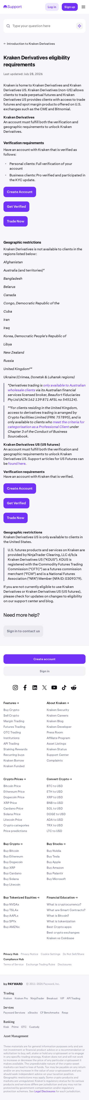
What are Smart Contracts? (66, 910)
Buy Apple (54, 862)
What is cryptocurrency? (64, 904)
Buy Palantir (55, 873)
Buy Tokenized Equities (21, 897)
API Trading (11, 744)
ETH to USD (55, 791)
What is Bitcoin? (58, 916)
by (13, 984)
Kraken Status (57, 749)
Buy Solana (11, 879)
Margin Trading (13, 721)
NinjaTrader (37, 998)
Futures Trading (14, 727)
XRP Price (10, 803)
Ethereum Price (14, 791)
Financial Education (62, 897)
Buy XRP (9, 868)
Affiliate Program (58, 738)
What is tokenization (61, 921)
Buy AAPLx (10, 916)
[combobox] (42, 26)
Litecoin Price (12, 820)
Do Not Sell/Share (73, 954)
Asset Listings (56, 744)
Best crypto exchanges (63, 932)
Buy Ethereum (13, 856)
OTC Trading (12, 732)
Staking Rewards (15, 749)
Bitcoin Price (12, 786)
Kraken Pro (21, 998)
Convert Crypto (59, 779)
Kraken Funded (14, 766)
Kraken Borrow (13, 760)
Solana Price (12, 814)
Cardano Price (13, 808)
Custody (34, 1027)
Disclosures (65, 964)
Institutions (11, 738)
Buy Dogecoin (13, 862)
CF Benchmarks (49, 1012)
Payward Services (14, 1012)
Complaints (55, 760)
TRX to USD (55, 825)
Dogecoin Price (13, 797)
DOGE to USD (56, 814)
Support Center (58, 755)
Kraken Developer (59, 727)
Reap (65, 1012)
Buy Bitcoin (11, 851)
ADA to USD (55, 820)
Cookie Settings (50, 954)
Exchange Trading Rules (40, 964)
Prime (15, 1027)
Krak (6, 1027)
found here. (17, 463)
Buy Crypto (11, 710)
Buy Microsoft (56, 879)
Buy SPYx (9, 921)
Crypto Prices (14, 779)
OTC (24, 1027)
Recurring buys (13, 755)
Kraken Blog (55, 721)
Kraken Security (58, 710)
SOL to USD (55, 808)
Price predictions (15, 831)
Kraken (7, 998)
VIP (62, 998)
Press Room (55, 732)
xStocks (33, 1012)
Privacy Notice (29, 954)
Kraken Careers (57, 715)
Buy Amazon (55, 868)
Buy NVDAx (11, 904)
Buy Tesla (53, 856)
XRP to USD (55, 797)
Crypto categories (16, 825)
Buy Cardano (12, 873)
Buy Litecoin (11, 884)
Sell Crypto (11, 715)
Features (11, 703)
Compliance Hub (13, 959)
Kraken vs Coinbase (60, 938)
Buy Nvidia (54, 851)
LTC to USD (54, 831)
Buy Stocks (56, 844)
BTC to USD (55, 786)
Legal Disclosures (44, 1091)
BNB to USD (55, 803)
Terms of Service (13, 964)
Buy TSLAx (10, 910)
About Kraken (58, 703)
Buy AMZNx (11, 927)
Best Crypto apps (59, 927)
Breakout (52, 998)
